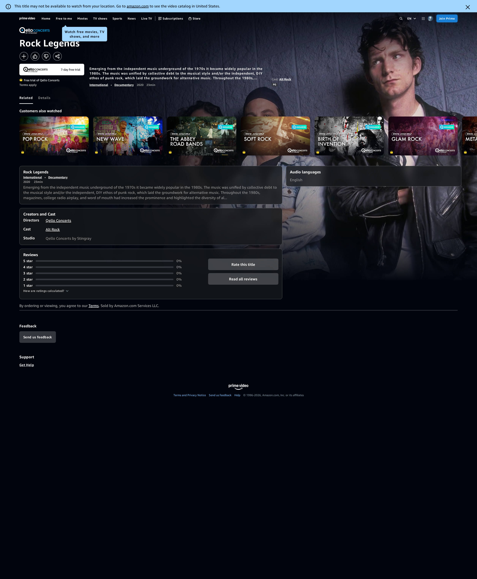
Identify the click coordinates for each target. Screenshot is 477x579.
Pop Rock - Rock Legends (54, 136)
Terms (94, 305)
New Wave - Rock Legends (127, 136)
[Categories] (423, 18)
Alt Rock (285, 79)
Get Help (26, 365)
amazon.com (138, 6)
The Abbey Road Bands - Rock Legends (201, 136)
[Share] (57, 56)
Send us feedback (220, 395)
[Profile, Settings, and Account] (430, 18)
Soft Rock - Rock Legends (275, 136)
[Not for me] (46, 56)
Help (237, 395)
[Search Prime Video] (401, 18)
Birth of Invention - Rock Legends (349, 136)
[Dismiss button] (468, 7)
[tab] (26, 98)
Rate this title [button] (243, 264)
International (98, 85)
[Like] (35, 56)
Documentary (124, 85)
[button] (46, 290)
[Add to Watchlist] (23, 56)
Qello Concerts (58, 220)
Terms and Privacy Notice (189, 395)
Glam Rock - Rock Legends (423, 136)
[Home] (27, 18)
